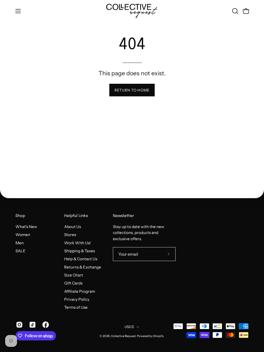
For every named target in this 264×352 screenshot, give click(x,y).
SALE (20, 250)
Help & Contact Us (80, 258)
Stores (70, 234)
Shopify (158, 336)
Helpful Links (76, 216)
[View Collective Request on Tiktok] (32, 325)
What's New (26, 226)
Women (22, 234)
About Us (72, 226)
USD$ (129, 327)
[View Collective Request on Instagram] (18, 325)
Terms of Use (76, 307)
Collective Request (123, 336)
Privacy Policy (76, 299)
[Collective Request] (132, 11)
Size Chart (73, 275)
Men (19, 242)
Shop (20, 216)
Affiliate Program (79, 291)
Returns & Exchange (82, 266)
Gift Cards (73, 283)
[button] (234, 11)
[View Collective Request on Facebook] (45, 325)
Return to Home (132, 90)
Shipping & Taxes (79, 250)
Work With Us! (77, 242)
